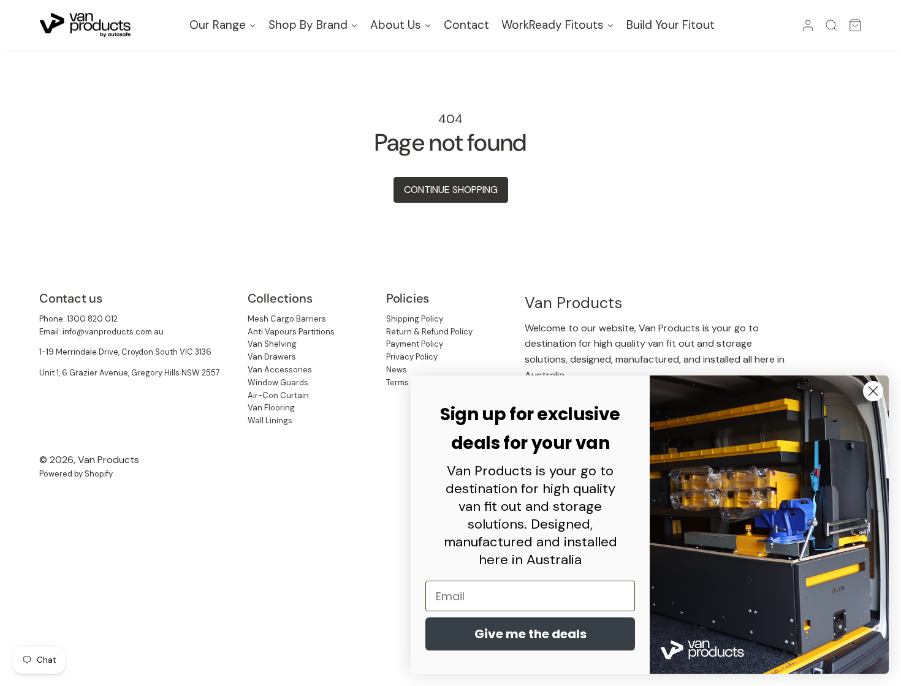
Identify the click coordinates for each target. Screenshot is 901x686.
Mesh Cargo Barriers (287, 319)
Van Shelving (272, 344)
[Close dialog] (873, 391)
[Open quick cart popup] (855, 25)
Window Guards (278, 382)
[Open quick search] (831, 25)
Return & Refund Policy (429, 331)
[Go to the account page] (808, 25)
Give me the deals (530, 634)
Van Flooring (271, 407)
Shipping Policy (414, 319)
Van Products (108, 459)
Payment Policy (414, 344)
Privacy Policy (412, 357)
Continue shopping (451, 189)
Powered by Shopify (76, 474)
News (396, 369)
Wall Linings (270, 420)
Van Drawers (272, 357)
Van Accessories (280, 369)
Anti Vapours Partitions (291, 331)
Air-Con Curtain (278, 395)
